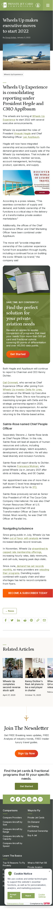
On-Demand (33, 822)
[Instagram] (29, 799)
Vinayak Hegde (22, 133)
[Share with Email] (44, 620)
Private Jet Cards (36, 817)
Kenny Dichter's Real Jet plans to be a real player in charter (34, 686)
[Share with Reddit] (25, 620)
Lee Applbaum (31, 137)
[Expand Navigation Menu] (48, 5)
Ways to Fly (34, 810)
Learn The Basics (12, 855)
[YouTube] (23, 799)
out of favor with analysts (24, 538)
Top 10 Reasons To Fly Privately (14, 864)
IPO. (34, 487)
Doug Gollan (10, 37)
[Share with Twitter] (12, 620)
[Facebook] (18, 799)
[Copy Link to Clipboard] (38, 620)
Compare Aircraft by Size (12, 823)
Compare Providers (12, 817)
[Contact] (40, 799)
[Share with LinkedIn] (18, 620)
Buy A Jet (32, 835)
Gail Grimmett (10, 382)
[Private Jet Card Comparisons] (17, 5)
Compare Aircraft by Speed (12, 844)
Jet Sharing (33, 826)
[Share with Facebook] (5, 620)
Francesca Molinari (27, 466)
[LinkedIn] (34, 799)
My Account (38, 5)
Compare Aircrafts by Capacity (13, 837)
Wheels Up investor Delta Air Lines (22, 389)
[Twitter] (12, 799)
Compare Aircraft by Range (12, 830)
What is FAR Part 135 (37, 863)
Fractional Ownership (38, 831)
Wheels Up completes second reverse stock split (11, 686)
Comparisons (10, 810)
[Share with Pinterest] (31, 620)
